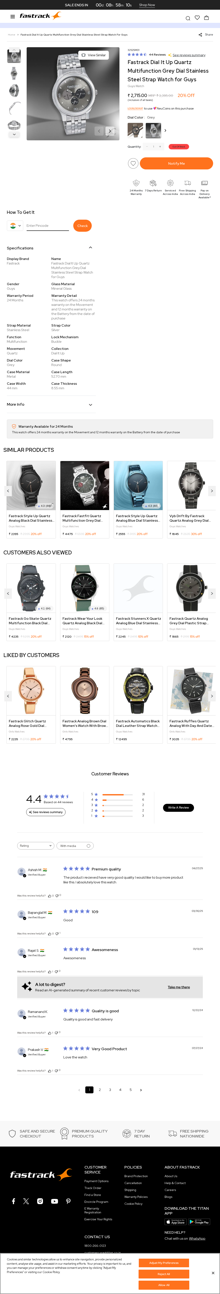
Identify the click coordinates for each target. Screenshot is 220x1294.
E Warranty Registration (92, 1210)
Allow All (164, 1285)
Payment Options (96, 1181)
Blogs (168, 1197)
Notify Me (176, 163)
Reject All (164, 1274)
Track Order (92, 1188)
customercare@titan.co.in (102, 1253)
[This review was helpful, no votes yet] (49, 895)
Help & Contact (175, 1183)
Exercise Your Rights (98, 1219)
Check (82, 226)
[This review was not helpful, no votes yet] (56, 895)
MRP (152, 95)
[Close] (213, 1273)
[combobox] (35, 846)
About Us (171, 1176)
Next (14, 134)
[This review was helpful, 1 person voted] (49, 971)
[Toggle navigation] (12, 16)
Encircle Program (96, 1202)
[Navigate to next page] (141, 1089)
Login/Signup (135, 108)
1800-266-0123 (95, 1246)
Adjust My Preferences (164, 1263)
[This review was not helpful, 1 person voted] (56, 933)
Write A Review (178, 807)
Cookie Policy (133, 1204)
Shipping (130, 1190)
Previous (14, 49)
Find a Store (92, 1195)
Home (12, 34)
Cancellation (133, 1183)
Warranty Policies (136, 1197)
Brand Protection (136, 1176)
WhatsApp (197, 1238)
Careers (170, 1190)
